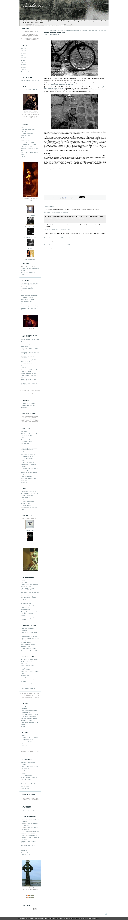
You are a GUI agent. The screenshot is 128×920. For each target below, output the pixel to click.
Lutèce (23, 474)
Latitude (23, 771)
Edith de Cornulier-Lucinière (30, 32)
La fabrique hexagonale (27, 297)
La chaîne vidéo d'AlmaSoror (28, 811)
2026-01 (23, 55)
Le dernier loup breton (27, 505)
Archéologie (24, 431)
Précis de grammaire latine (28, 688)
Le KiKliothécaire (25, 831)
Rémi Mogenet (52, 212)
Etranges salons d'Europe (27, 142)
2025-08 (23, 62)
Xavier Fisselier (25, 788)
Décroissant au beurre (27, 291)
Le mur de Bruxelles (26, 642)
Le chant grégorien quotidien (28, 403)
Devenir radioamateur (26, 293)
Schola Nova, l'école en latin (28, 648)
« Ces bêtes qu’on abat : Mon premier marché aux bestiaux (64, 30)
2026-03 (23, 50)
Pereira (23, 835)
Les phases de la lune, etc (27, 405)
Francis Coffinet (25, 768)
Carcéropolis (24, 346)
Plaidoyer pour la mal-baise (28, 644)
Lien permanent (48, 197)
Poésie (30, 248)
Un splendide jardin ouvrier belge (29, 306)
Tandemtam (24, 407)
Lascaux (23, 460)
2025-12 (23, 57)
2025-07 (23, 65)
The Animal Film (30, 530)
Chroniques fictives (30, 226)
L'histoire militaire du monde (28, 454)
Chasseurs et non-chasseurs (28, 491)
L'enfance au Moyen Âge (27, 452)
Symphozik (24, 482)
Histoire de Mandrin (26, 446)
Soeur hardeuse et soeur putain (29, 651)
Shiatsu (23, 304)
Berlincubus (24, 582)
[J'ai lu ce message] (126, 918)
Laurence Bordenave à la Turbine (29, 714)
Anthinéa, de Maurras (26, 342)
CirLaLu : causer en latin (27, 665)
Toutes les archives (26, 72)
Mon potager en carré (26, 301)
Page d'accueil (83, 30)
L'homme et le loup (26, 497)
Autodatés (23, 127)
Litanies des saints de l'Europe (29, 472)
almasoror (23, 849)
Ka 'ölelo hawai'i (25, 675)
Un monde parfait (30, 215)
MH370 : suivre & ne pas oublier (29, 777)
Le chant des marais (26, 600)
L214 (22, 499)
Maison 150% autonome (27, 299)
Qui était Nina (24, 615)
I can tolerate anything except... (29, 636)
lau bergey (24, 773)
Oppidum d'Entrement (26, 476)
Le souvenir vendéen (26, 363)
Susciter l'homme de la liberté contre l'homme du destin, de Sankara (28, 375)
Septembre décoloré (32, 835)
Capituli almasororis (26, 138)
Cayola (23, 156)
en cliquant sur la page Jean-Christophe (61, 84)
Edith (22, 845)
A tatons (23, 580)
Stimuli (23, 726)
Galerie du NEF (25, 443)
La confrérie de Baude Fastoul (29, 144)
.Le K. (22, 823)
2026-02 (23, 53)
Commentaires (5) (57, 197)
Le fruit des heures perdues (28, 739)
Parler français (25, 686)
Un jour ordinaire (30, 543)
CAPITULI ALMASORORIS (30, 89)
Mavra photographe (26, 135)
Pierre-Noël (24, 745)
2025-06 (23, 67)
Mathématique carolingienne (28, 720)
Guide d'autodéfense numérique (29, 295)
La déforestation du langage (28, 684)
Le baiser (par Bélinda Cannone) (29, 737)
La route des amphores (27, 458)
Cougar (23, 837)
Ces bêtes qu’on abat (26, 146)
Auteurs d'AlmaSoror (30, 259)
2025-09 (23, 60)
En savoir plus (94, 918)
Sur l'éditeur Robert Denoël (28, 784)
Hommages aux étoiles (30, 237)
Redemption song (25, 646)
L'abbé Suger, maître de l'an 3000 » (97, 30)
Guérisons (23, 735)
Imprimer (75, 197)
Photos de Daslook (26, 779)
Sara (22, 781)
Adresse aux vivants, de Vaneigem (30, 339)
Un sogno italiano (25, 786)
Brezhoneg (24, 663)
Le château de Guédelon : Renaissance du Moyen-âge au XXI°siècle (29, 464)
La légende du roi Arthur (27, 456)
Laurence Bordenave (26, 775)
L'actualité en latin (25, 677)
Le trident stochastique (27, 133)
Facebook (68, 197)
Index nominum (25, 140)
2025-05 (23, 69)
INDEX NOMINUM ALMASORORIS (30, 80)
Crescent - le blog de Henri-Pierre (29, 766)
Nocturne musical (25, 609)
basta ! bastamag (25, 344)
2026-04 (23, 48)
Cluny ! (23, 437)
